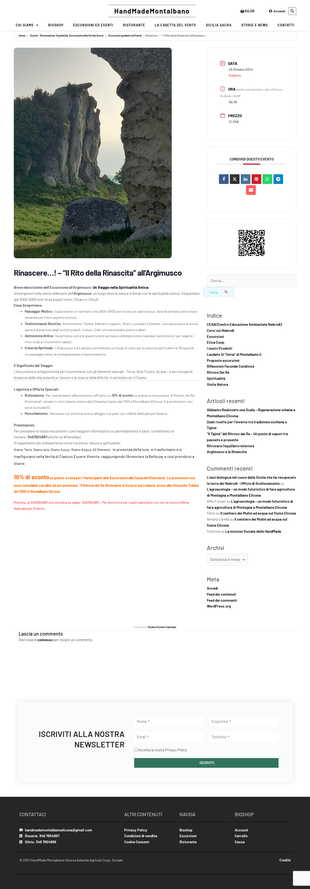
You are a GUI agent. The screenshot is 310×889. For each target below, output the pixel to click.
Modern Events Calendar (162, 627)
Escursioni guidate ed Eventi (125, 35)
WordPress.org (219, 606)
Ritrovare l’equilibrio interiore (230, 446)
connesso (45, 640)
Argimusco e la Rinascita (227, 451)
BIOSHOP (55, 25)
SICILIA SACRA (219, 25)
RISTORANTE (134, 25)
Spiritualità (216, 378)
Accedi (212, 588)
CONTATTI (286, 25)
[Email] (251, 190)
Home (22, 35)
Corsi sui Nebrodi (220, 330)
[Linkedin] (245, 179)
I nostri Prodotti (219, 348)
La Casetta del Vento (175, 25)
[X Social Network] (235, 179)
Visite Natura (217, 384)
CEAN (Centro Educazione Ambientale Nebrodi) (244, 324)
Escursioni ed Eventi (93, 25)
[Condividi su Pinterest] (256, 179)
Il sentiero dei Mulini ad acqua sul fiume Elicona (258, 513)
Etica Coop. (216, 342)
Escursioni (215, 336)
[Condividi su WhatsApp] (267, 179)
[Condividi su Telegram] (278, 179)
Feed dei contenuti (221, 594)
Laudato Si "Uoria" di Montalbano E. (235, 354)
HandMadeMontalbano (152, 11)
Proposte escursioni (223, 360)
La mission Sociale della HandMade (253, 531)
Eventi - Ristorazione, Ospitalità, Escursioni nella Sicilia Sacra (66, 35)
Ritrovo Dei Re (218, 372)
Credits (285, 860)
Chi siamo (25, 25)
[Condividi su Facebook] (224, 179)
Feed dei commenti (222, 600)
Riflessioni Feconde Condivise (230, 366)
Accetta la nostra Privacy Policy (162, 750)
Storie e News (254, 25)
